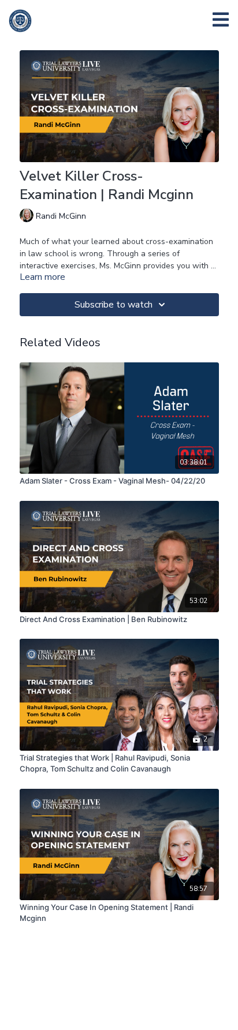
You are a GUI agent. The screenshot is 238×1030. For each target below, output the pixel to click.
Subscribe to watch (114, 304)
